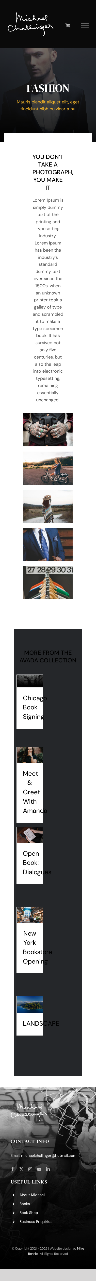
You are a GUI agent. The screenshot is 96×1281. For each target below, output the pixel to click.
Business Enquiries (35, 1221)
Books (24, 1203)
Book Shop (28, 1212)
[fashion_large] (48, 415)
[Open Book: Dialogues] (30, 835)
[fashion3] (48, 530)
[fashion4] (48, 492)
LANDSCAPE (41, 1023)
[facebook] (13, 1169)
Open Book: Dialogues (37, 862)
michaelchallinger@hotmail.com (48, 1155)
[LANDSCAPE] (30, 1004)
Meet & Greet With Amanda (35, 792)
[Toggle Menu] (85, 25)
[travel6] (48, 454)
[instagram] (30, 1169)
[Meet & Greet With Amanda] (30, 755)
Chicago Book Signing (35, 707)
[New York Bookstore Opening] (30, 915)
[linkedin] (48, 1169)
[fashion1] (48, 568)
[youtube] (39, 1169)
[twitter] (21, 1169)
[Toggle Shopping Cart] (67, 25)
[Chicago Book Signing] (30, 681)
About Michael (32, 1194)
